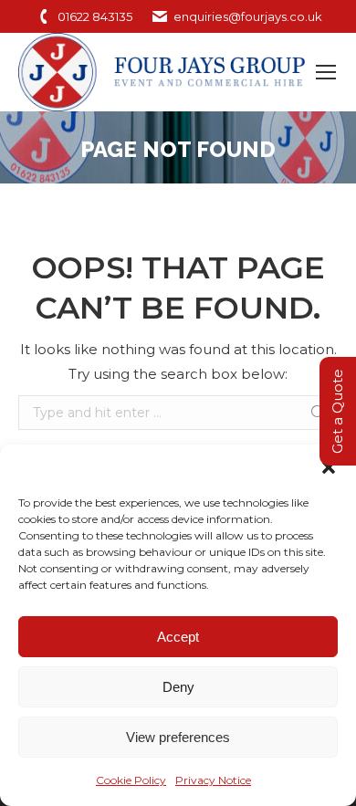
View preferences (178, 737)
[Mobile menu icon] (326, 72)
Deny (178, 687)
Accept (178, 636)
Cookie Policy (131, 780)
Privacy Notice (213, 780)
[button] (328, 467)
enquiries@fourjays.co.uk (247, 16)
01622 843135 (95, 16)
